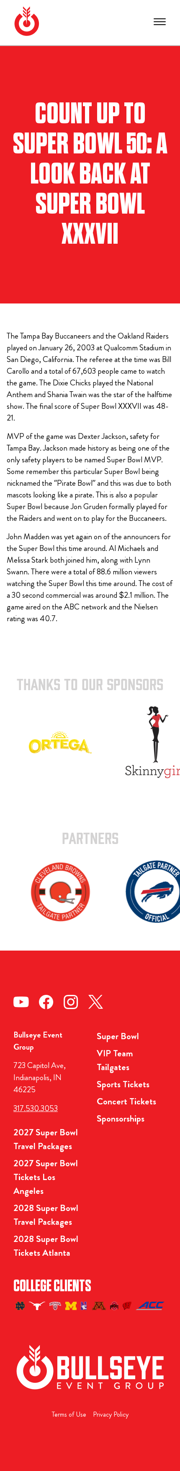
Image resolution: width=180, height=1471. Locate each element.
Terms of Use (69, 1414)
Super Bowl (118, 1036)
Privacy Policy (111, 1414)
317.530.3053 (35, 1108)
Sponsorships (120, 1118)
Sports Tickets (123, 1084)
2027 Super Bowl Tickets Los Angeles (45, 1177)
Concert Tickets (126, 1101)
